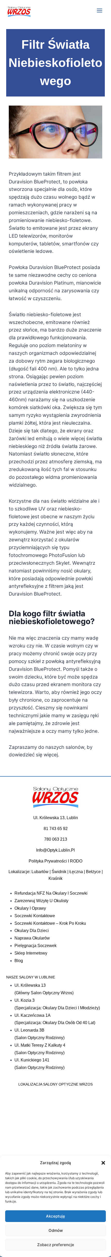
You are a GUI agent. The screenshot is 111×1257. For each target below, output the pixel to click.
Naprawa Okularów (32, 938)
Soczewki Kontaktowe (34, 916)
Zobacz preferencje (55, 1244)
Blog (18, 960)
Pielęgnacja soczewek (35, 945)
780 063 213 (55, 839)
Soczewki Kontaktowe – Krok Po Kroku (50, 923)
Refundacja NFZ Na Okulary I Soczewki (51, 893)
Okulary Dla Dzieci (31, 930)
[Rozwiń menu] (99, 10)
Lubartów (40, 871)
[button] (103, 1162)
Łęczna (76, 871)
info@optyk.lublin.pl (55, 850)
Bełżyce (93, 871)
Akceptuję (55, 1216)
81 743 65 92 (56, 828)
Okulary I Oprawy (30, 908)
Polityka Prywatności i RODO (55, 861)
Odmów (56, 1230)
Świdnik (59, 871)
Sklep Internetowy (30, 953)
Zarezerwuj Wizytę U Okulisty (41, 901)
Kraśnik (55, 878)
